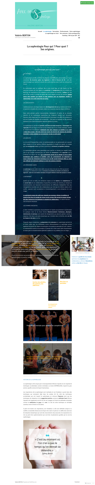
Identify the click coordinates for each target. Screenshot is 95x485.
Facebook (77, 482)
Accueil (40, 31)
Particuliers (56, 31)
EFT (79, 35)
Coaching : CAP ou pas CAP (69, 35)
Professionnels (64, 31)
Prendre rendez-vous (87, 3)
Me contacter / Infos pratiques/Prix (70, 33)
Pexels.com (87, 252)
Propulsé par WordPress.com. (30, 482)
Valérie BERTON (22, 35)
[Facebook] (79, 37)
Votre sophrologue (74, 31)
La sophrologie (47, 31)
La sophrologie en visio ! (52, 33)
